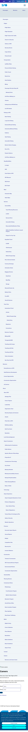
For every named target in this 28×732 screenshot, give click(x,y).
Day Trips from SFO (9, 360)
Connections (9, 328)
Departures (8, 324)
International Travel (9, 308)
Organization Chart (9, 408)
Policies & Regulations (10, 501)
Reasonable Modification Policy (13, 226)
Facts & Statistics (9, 627)
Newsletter (7, 433)
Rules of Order (8, 485)
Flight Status (8, 27)
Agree (14, 725)
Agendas (9, 701)
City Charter (7, 465)
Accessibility (8, 205)
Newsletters (7, 635)
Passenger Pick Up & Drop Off (11, 88)
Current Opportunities (9, 376)
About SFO (6, 392)
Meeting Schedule (9, 469)
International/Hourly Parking (11, 128)
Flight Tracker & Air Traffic (10, 35)
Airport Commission (8, 441)
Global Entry (8, 251)
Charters (7, 100)
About (23, 10)
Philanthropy (8, 586)
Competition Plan (9, 542)
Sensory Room (9, 217)
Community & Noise (8, 582)
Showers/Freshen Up (9, 288)
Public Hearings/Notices (10, 481)
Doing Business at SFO (9, 368)
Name (1, 686)
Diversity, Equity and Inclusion (11, 412)
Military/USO (7, 336)
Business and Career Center (11, 659)
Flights (5, 23)
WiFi (10, 1)
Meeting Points (9, 92)
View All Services (8, 300)
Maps (5, 189)
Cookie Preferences (4, 709)
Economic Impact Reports (10, 530)
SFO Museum (8, 177)
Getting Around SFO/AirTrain (11, 104)
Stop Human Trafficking (10, 615)
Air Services (6, 384)
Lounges (7, 165)
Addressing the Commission (11, 445)
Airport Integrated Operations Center (13, 497)
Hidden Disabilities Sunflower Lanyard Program (14, 231)
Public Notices (8, 449)
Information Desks (9, 267)
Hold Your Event (8, 429)
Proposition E (8, 457)
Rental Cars (7, 76)
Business (15, 10)
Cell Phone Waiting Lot (10, 96)
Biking (6, 84)
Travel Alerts (20, 1)
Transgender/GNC (9, 340)
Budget (6, 538)
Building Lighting (9, 424)
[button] (13, 2)
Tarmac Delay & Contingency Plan (12, 514)
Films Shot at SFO (9, 420)
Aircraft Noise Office (9, 603)
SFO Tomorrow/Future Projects (12, 562)
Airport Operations (8, 493)
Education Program (9, 599)
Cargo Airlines (8, 51)
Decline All (14, 727)
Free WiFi (7, 296)
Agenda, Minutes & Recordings (12, 453)
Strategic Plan (8, 396)
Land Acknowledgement (9, 437)
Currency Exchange (9, 263)
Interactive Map (8, 193)
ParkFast (7, 132)
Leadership (7, 404)
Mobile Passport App (10, 255)
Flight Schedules (8, 31)
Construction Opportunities (10, 380)
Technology (6, 489)
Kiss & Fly (7, 149)
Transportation (7, 59)
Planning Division (8, 578)
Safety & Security (8, 518)
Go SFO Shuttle (8, 108)
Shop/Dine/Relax (7, 161)
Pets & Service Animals (10, 259)
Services (6, 201)
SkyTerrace (7, 181)
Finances (6, 526)
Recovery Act (8, 546)
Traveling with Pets (9, 352)
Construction (7, 554)
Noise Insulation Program (10, 607)
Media (5, 619)
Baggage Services (9, 271)
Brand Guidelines (9, 643)
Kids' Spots (7, 185)
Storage (7, 284)
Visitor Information (9, 356)
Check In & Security (9, 39)
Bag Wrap (8, 280)
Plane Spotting (8, 611)
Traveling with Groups (10, 344)
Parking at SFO (7, 112)
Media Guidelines (9, 639)
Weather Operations (9, 522)
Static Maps (7, 197)
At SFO (7, 213)
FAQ (21, 701)
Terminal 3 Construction (10, 558)
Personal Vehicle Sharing (10, 68)
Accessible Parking (9, 140)
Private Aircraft (8, 55)
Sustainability (7, 574)
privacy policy (6, 715)
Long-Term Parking (9, 120)
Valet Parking (8, 136)
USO (6, 169)
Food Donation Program (11, 591)
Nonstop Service (8, 47)
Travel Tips (6, 304)
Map (4, 1)
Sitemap (8, 698)
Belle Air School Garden (11, 595)
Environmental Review (10, 566)
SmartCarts (8, 275)
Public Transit (8, 72)
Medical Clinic (8, 292)
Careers (5, 655)
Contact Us (17, 701)
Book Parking (8, 116)
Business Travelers (9, 332)
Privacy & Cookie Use (15, 698)
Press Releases (8, 631)
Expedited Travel (8, 239)
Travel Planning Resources (12, 209)
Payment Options (9, 153)
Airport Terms (8, 647)
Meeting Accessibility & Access (12, 473)
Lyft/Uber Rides (8, 63)
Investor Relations (9, 550)
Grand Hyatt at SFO (9, 173)
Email (1, 689)
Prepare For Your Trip (10, 235)
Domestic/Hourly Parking (10, 124)
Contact (5, 651)
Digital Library (8, 623)
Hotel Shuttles (8, 80)
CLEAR (7, 243)
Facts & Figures (8, 400)
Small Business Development (10, 372)
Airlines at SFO (8, 43)
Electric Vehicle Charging (10, 145)
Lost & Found (23, 698)
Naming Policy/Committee (10, 477)
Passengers (5, 10)
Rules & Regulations (10, 510)
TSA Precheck (9, 247)
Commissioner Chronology (11, 461)
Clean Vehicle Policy (10, 506)
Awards (6, 416)
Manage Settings (14, 723)
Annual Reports (8, 534)
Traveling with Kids (9, 348)
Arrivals (7, 312)
